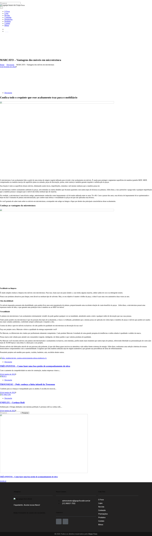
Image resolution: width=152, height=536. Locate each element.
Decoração (8, 93)
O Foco (101, 500)
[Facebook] (59, 521)
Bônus (100, 525)
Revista (101, 507)
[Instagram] (65, 521)
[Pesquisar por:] (10, 413)
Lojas (100, 503)
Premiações (103, 514)
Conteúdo (102, 510)
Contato (101, 521)
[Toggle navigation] (1, 7)
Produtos (101, 517)
